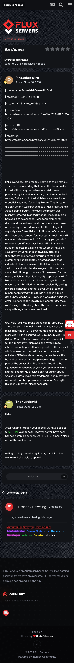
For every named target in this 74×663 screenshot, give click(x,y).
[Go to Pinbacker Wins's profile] (9, 80)
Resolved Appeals (34, 63)
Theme (36, 631)
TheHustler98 (26, 402)
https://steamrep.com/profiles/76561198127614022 (36, 139)
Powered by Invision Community (37, 656)
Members (51, 535)
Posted (28, 82)
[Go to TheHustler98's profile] (9, 404)
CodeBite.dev (44, 636)
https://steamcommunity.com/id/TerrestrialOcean (35, 129)
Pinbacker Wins (18, 59)
